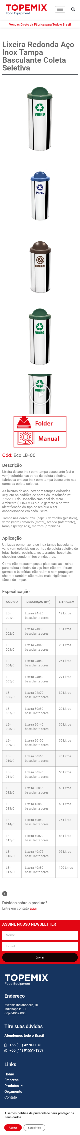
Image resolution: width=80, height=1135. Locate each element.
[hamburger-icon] (60, 9)
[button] (73, 9)
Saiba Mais (34, 1127)
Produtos (11, 1086)
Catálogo (40, 424)
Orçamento (13, 1091)
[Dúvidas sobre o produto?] (4, 893)
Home (9, 1074)
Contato (10, 1097)
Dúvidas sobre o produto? (24, 902)
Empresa (11, 1080)
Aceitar (13, 1127)
